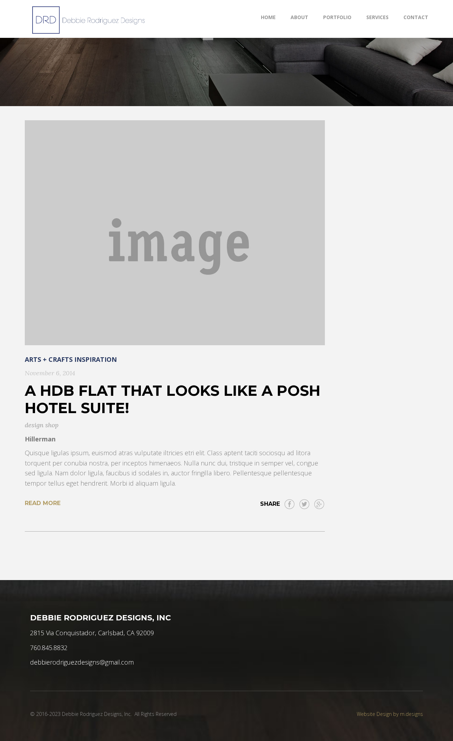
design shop (41, 425)
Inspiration (95, 359)
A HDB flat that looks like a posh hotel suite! (172, 399)
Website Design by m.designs (390, 714)
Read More (43, 503)
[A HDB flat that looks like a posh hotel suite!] (175, 232)
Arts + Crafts (49, 359)
